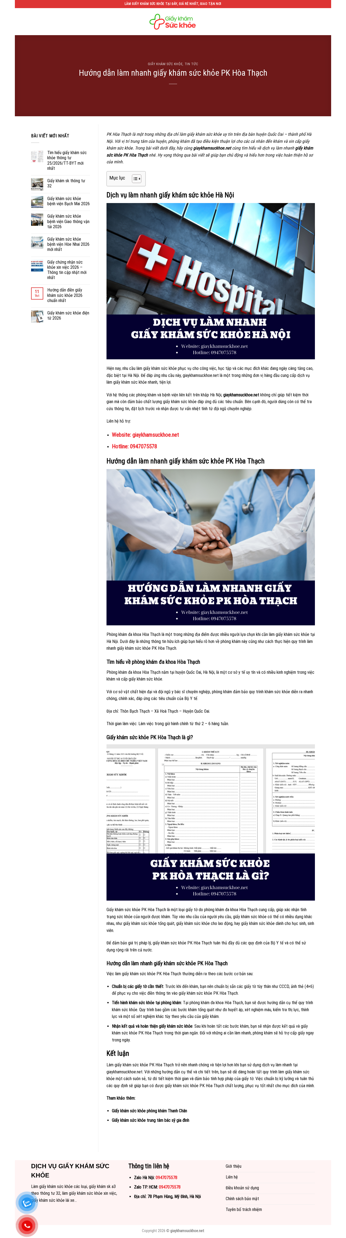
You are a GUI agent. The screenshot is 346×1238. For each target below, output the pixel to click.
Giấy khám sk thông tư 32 (66, 183)
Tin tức (191, 64)
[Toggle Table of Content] (134, 178)
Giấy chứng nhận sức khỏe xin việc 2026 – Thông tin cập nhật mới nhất (66, 270)
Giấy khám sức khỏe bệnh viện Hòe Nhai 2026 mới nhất (68, 244)
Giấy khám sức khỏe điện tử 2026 (68, 315)
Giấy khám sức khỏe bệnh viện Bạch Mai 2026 (68, 201)
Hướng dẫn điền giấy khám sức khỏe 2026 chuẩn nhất (64, 295)
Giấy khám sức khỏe (165, 64)
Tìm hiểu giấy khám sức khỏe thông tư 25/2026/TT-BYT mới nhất (67, 160)
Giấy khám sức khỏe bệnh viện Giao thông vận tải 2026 (68, 221)
